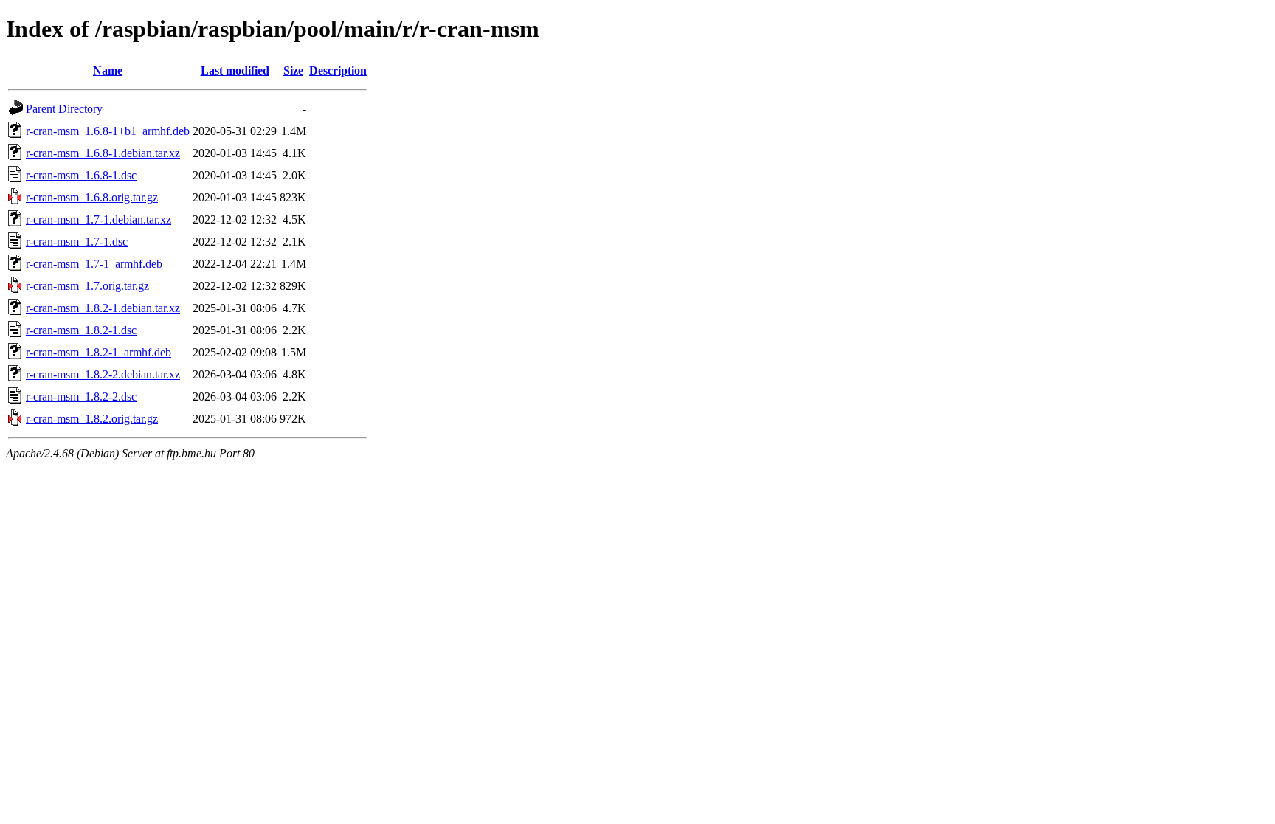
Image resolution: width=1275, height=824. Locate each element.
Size (293, 70)
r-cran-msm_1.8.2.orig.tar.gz (92, 418)
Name (107, 70)
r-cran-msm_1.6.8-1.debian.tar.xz (103, 153)
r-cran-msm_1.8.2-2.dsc (81, 396)
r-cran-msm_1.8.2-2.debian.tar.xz (103, 374)
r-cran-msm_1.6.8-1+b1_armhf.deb (108, 131)
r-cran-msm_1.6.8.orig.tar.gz (92, 197)
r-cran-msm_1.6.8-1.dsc (81, 175)
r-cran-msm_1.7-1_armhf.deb (94, 263)
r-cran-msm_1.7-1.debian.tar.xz (98, 219)
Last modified (235, 70)
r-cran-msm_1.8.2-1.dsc (81, 330)
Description (338, 70)
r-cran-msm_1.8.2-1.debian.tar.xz (103, 308)
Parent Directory (64, 109)
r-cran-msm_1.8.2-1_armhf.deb (98, 352)
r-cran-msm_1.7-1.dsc (77, 241)
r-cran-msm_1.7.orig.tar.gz (87, 286)
